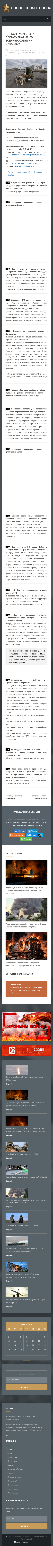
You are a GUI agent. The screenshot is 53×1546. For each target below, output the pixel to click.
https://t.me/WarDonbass (25, 166)
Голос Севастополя (37, 1537)
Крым (10, 1453)
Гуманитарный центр (15, 1469)
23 (45, 1345)
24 (9, 1349)
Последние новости (15, 1477)
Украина (11, 1465)
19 (21, 1345)
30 (45, 1349)
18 (15, 1345)
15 (39, 1341)
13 (27, 1341)
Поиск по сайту (13, 1485)
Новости (27, 50)
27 (27, 1349)
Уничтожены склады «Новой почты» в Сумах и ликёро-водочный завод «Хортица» (26, 925)
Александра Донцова (27, 53)
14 (33, 1341)
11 (15, 1341)
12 (21, 1341)
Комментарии (13, 1489)
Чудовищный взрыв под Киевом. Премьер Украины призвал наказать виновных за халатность (24, 890)
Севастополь (12, 1457)
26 (21, 1349)
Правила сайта (13, 1481)
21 (33, 1345)
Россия (10, 1449)
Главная (10, 1473)
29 (39, 1349)
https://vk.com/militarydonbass (25, 163)
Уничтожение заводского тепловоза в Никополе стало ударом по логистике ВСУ (24, 964)
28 (33, 1349)
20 (27, 1345)
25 (15, 1349)
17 (9, 1345)
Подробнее (10, 1084)
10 (9, 1341)
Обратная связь (13, 1493)
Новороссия (12, 1461)
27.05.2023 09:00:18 (13, 50)
